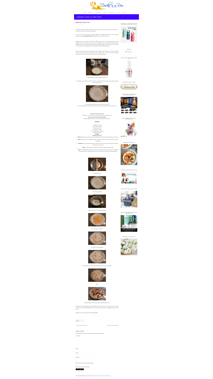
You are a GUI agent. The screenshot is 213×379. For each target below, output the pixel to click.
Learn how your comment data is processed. (101, 375)
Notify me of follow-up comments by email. (85, 363)
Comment (78, 335)
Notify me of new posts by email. (82, 366)
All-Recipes (97, 118)
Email (77, 352)
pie (83, 321)
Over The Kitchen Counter (92, 115)
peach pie (81, 321)
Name (77, 348)
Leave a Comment (80, 24)
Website (77, 357)
